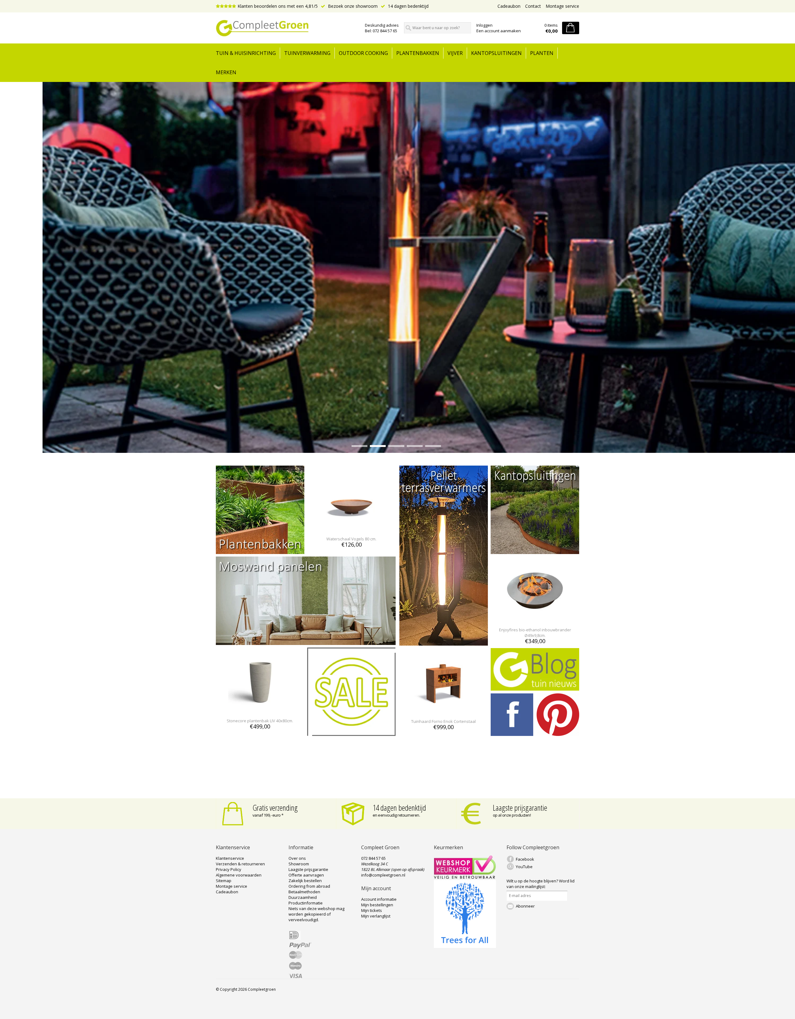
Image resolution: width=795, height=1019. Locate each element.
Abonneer (525, 906)
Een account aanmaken (498, 31)
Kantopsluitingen (496, 53)
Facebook (525, 859)
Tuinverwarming (307, 53)
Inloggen (484, 25)
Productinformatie (305, 903)
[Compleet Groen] (286, 28)
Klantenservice (230, 858)
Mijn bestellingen (377, 905)
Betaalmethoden (304, 892)
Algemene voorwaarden (238, 875)
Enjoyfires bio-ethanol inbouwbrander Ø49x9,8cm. (535, 632)
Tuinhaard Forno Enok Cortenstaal (443, 721)
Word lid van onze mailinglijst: (541, 883)
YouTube (524, 866)
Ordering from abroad (309, 886)
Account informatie (379, 899)
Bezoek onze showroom (352, 6)
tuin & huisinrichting (246, 53)
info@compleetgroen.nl (383, 875)
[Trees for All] (465, 946)
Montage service (562, 6)
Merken (226, 72)
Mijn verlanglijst (375, 916)
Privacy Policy (228, 869)
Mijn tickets (371, 910)
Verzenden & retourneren (240, 864)
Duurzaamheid (302, 897)
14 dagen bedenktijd (408, 6)
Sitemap (223, 880)
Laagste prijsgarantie (520, 807)
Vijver (455, 53)
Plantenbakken (417, 53)
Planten (541, 53)
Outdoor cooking (363, 53)
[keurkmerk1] (465, 877)
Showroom (298, 864)
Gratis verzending (275, 807)
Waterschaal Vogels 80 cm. (351, 539)
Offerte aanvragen (306, 875)
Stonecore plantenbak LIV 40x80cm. (260, 721)
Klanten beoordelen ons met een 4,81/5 (278, 6)
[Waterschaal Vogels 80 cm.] (351, 527)
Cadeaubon (508, 6)
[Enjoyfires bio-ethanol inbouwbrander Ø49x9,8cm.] (535, 618)
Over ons (297, 858)
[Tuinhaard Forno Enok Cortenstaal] (443, 710)
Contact (533, 6)
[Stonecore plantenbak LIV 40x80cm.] (260, 709)
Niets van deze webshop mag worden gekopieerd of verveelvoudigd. (316, 914)
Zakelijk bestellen (305, 880)
